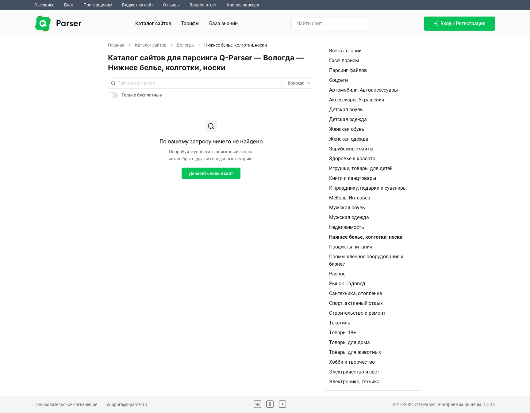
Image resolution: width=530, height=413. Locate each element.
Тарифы (190, 23)
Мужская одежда (349, 217)
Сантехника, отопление (355, 293)
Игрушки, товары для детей (361, 168)
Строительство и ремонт (357, 313)
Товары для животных (355, 352)
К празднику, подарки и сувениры (368, 188)
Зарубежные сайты (351, 149)
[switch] (113, 95)
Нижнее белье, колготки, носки (365, 237)
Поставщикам (97, 4)
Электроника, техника (354, 382)
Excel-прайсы (344, 60)
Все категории (345, 51)
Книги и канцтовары (352, 178)
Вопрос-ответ (203, 4)
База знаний (223, 23)
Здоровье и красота (352, 158)
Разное (337, 274)
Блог (69, 4)
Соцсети (338, 80)
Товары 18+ (342, 332)
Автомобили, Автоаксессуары (363, 90)
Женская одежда (348, 139)
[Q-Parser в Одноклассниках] (270, 404)
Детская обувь (346, 109)
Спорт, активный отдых (356, 303)
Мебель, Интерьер (349, 198)
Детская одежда (348, 119)
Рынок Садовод (347, 283)
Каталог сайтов (153, 23)
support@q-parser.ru (127, 404)
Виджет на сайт (137, 4)
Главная (116, 45)
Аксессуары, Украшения (356, 100)
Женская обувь (346, 129)
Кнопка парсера (243, 4)
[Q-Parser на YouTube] (282, 404)
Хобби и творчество (352, 362)
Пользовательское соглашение (65, 404)
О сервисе (44, 4)
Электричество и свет (354, 372)
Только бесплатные (141, 95)
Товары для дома (349, 342)
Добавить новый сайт (211, 173)
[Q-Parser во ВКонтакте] (257, 404)
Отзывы (171, 4)
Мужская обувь (347, 207)
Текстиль (339, 323)
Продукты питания (350, 247)
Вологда (185, 45)
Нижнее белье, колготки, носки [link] (235, 45)
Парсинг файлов (348, 70)
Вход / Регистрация (463, 23)
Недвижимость (346, 227)
